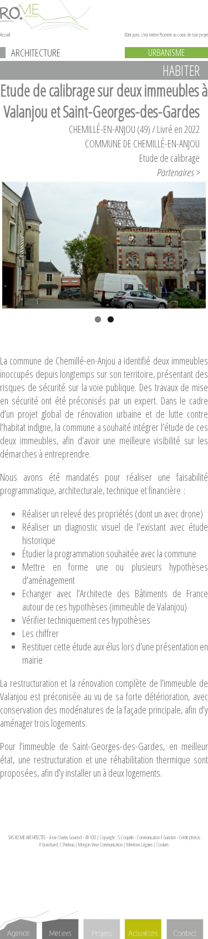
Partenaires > (178, 172)
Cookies (162, 844)
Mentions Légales (139, 844)
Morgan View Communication (100, 844)
